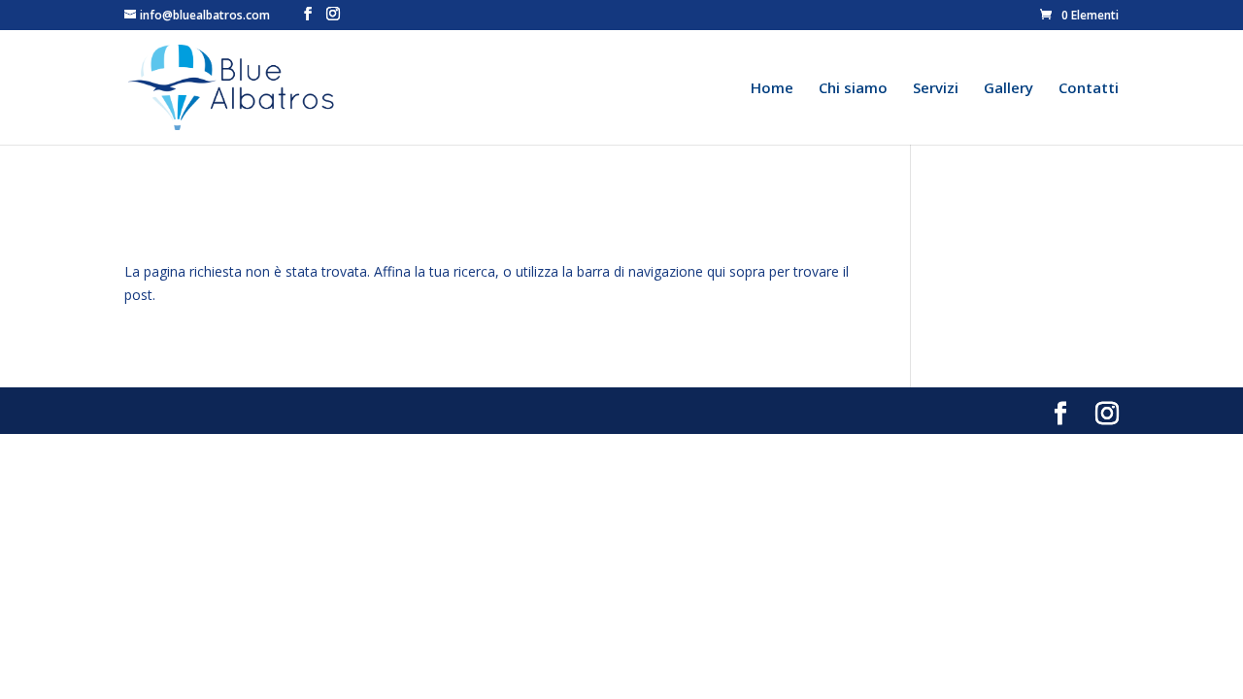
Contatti (1088, 89)
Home (772, 89)
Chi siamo (853, 89)
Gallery (1008, 89)
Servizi (935, 89)
